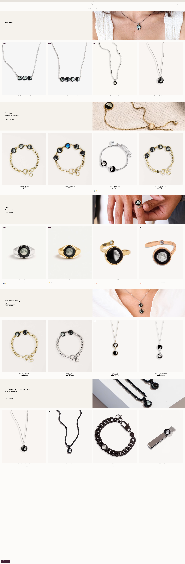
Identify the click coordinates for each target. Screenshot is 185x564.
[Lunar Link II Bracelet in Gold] (24, 346)
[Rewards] (5, 561)
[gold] (96, 190)
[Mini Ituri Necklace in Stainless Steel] (161, 346)
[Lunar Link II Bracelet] (70, 346)
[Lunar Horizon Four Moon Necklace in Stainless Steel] (70, 68)
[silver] (4, 283)
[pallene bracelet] (94, 190)
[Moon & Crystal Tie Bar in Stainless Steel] (161, 436)
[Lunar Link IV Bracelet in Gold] (161, 159)
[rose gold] (96, 283)
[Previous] (2, 1)
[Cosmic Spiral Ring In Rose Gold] (161, 252)
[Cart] (182, 4)
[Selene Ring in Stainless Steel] (24, 252)
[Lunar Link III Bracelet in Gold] (24, 159)
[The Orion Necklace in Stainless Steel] (115, 68)
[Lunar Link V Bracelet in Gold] (70, 159)
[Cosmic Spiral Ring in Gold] (115, 252)
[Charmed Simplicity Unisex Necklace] (161, 68)
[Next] (182, 1)
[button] (3, 4)
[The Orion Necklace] (70, 436)
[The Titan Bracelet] (115, 436)
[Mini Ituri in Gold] (115, 346)
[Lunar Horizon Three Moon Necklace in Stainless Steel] (24, 68)
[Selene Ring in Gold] (70, 252)
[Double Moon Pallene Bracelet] (115, 159)
